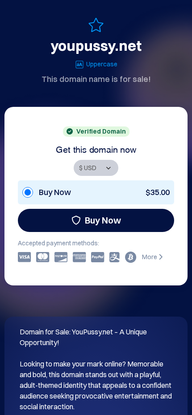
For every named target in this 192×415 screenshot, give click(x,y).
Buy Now (103, 220)
